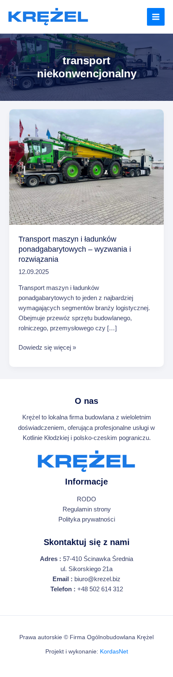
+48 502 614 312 (100, 589)
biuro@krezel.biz (97, 579)
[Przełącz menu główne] (156, 17)
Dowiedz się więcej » (47, 348)
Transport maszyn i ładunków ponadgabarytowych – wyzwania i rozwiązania (74, 248)
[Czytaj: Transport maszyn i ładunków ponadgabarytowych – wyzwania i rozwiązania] (86, 166)
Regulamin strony (87, 509)
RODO (86, 499)
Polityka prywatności (86, 519)
